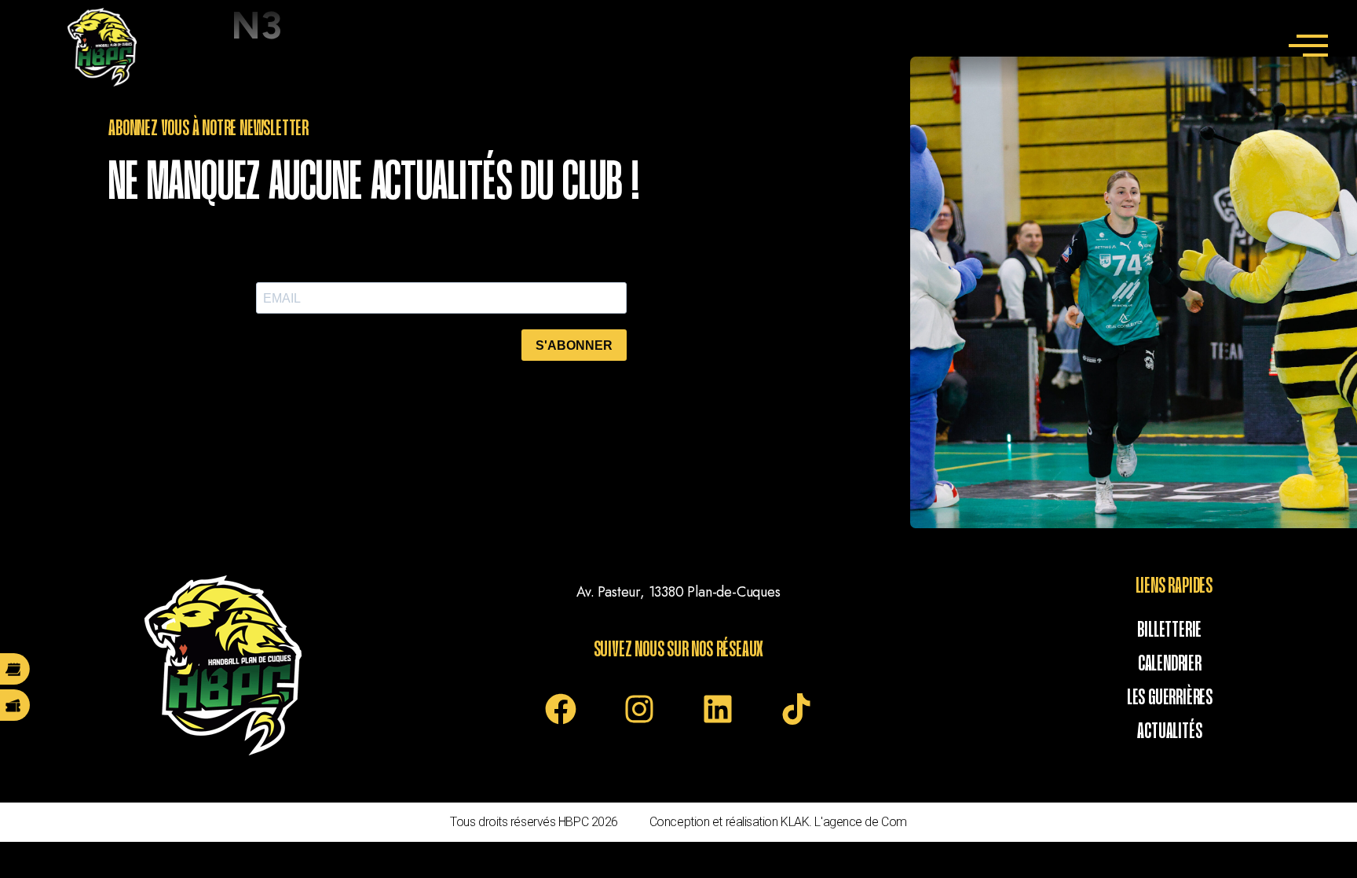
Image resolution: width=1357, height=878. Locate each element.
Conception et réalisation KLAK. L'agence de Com (778, 821)
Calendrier (1170, 664)
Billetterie (1169, 630)
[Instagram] (639, 709)
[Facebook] (560, 709)
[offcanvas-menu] (1308, 47)
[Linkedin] (717, 709)
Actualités (1169, 732)
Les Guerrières (1170, 698)
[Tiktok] (796, 709)
